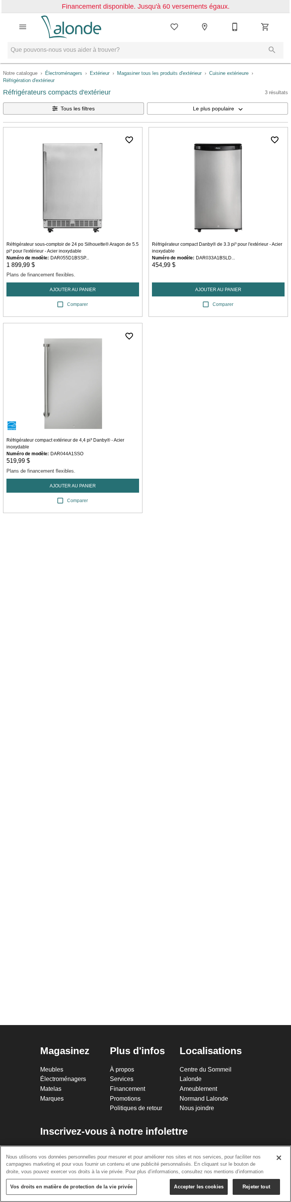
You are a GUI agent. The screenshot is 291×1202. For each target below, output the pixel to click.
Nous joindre (197, 1107)
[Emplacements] (205, 27)
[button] (23, 27)
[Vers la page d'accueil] (71, 27)
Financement (127, 1088)
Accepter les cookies (199, 1186)
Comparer (77, 304)
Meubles (51, 1069)
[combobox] (217, 108)
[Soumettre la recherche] (272, 50)
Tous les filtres (78, 108)
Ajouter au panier (73, 289)
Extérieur (100, 73)
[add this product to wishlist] (129, 140)
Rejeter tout (256, 1186)
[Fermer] (279, 1157)
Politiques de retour (136, 1107)
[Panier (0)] (265, 27)
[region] (145, 1174)
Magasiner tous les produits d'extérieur (159, 73)
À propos (122, 1069)
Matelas (50, 1088)
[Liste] (174, 27)
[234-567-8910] (235, 27)
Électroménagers (63, 73)
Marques (52, 1098)
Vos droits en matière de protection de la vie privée (71, 1186)
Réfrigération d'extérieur (29, 80)
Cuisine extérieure (229, 73)
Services (121, 1078)
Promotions (125, 1098)
